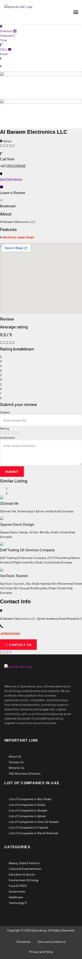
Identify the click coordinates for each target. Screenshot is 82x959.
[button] (76, 12)
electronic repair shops (18, 237)
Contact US (19, 645)
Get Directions (11, 179)
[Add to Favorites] (1, 200)
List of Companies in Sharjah (28, 810)
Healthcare (16, 897)
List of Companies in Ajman (27, 816)
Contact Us (16, 762)
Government (17, 891)
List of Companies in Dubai (27, 804)
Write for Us (16, 768)
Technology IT (18, 903)
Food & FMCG (18, 886)
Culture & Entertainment (25, 869)
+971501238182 (10, 634)
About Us (15, 756)
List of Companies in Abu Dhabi (30, 799)
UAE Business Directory (24, 773)
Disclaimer (24, 941)
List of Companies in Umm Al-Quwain (34, 822)
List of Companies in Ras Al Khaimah (33, 833)
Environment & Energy (23, 880)
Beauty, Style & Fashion (24, 863)
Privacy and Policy (41, 952)
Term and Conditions (51, 941)
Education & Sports (22, 874)
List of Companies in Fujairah (28, 827)
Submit (12, 471)
